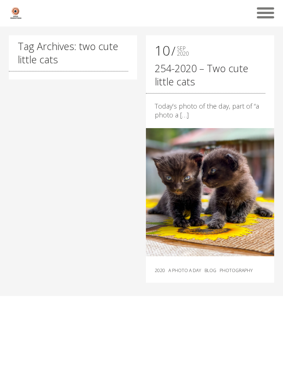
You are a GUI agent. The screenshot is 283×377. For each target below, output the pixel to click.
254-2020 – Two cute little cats (201, 74)
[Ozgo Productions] (15, 13)
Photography (236, 270)
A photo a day (184, 270)
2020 (160, 270)
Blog (210, 270)
